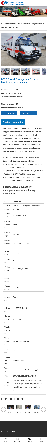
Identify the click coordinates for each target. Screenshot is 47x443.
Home (18, 24)
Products (25, 24)
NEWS (29, 441)
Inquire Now (9, 113)
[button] (44, 3)
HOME (6, 441)
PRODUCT (17, 441)
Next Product (28, 113)
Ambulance (13, 27)
